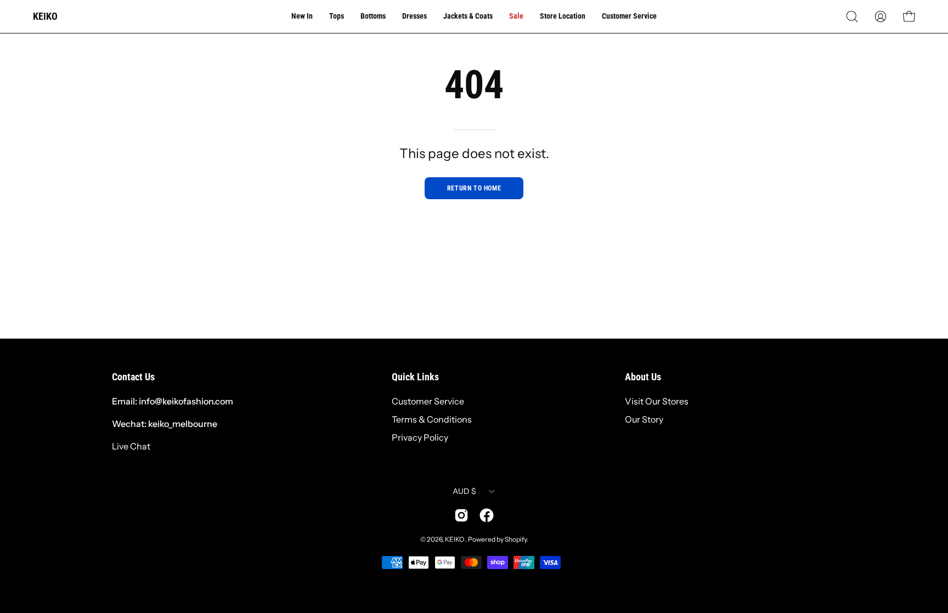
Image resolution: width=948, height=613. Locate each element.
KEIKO (45, 16)
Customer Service (428, 401)
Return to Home (474, 188)
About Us (643, 377)
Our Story (644, 419)
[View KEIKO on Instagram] (461, 515)
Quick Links (415, 377)
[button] (852, 16)
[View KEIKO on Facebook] (486, 515)
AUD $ (464, 491)
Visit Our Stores (657, 401)
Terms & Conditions (432, 419)
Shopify (516, 539)
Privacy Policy (420, 437)
